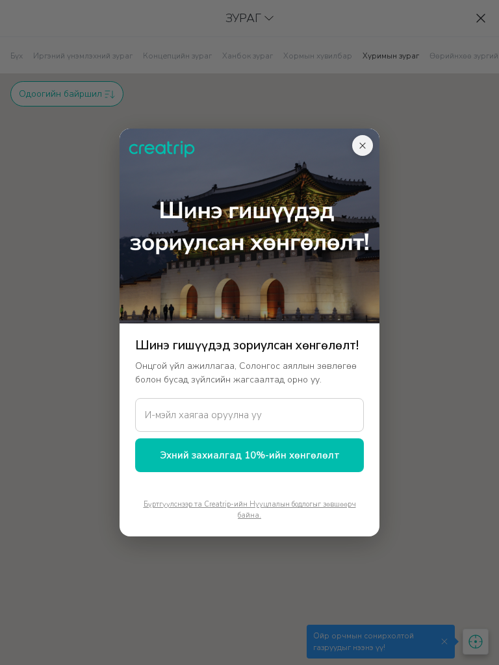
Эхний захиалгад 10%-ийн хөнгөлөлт (250, 455)
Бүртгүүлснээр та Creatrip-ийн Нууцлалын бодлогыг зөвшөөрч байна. (250, 509)
